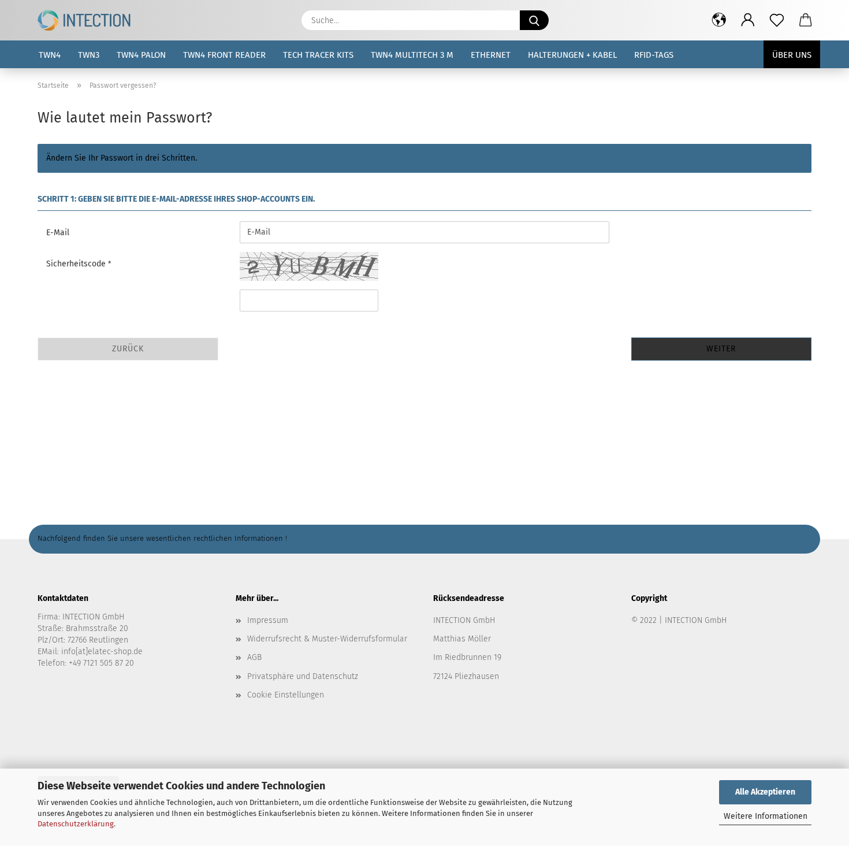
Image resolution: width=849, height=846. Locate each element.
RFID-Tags (653, 55)
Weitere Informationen (765, 816)
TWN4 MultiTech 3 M (412, 55)
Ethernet (491, 55)
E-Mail (57, 233)
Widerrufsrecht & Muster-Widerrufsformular (327, 639)
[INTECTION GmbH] (88, 20)
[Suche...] (534, 20)
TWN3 (88, 55)
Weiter (721, 349)
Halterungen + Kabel (572, 55)
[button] (719, 20)
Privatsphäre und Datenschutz (302, 676)
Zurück (128, 349)
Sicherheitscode (77, 264)
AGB (254, 657)
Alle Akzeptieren (765, 792)
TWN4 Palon (141, 55)
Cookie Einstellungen (285, 695)
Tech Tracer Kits (318, 55)
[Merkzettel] (776, 20)
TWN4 (50, 55)
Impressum (267, 620)
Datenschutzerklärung (76, 823)
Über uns (791, 55)
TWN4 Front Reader (224, 55)
